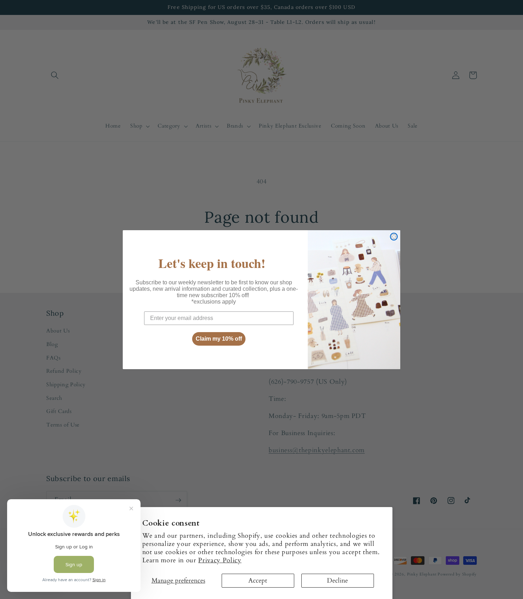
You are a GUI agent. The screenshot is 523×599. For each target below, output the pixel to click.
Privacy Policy (219, 560)
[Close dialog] (393, 236)
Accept (257, 581)
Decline (337, 581)
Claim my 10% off (219, 339)
